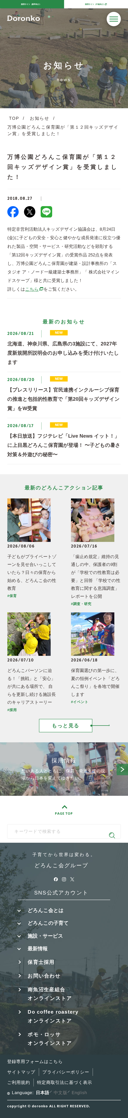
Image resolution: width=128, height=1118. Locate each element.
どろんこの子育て (48, 923)
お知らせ (39, 118)
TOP (14, 118)
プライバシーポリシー (65, 1072)
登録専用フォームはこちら (35, 1061)
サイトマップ (21, 1072)
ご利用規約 (18, 1082)
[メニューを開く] (114, 19)
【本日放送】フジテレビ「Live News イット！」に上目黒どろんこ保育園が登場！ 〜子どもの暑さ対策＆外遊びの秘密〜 (63, 445)
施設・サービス (45, 936)
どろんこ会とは (46, 910)
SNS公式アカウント (61, 893)
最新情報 (38, 948)
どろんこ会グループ (61, 865)
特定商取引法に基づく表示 (64, 1082)
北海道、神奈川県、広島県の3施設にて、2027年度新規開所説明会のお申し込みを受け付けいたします (63, 353)
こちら (34, 289)
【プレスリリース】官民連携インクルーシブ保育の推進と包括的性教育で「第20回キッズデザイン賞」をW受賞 (63, 399)
